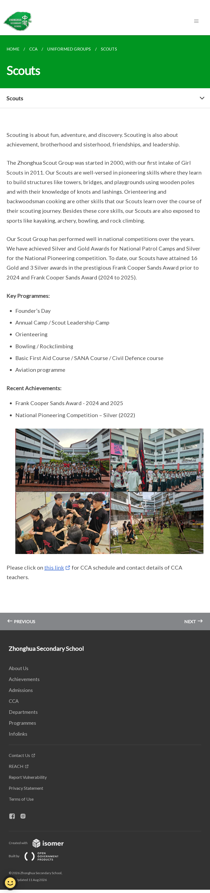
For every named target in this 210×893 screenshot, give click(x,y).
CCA (14, 701)
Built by (14, 856)
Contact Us (19, 755)
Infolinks (18, 734)
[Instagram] (25, 816)
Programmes (22, 723)
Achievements (24, 679)
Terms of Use (21, 798)
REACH (16, 766)
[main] (105, 332)
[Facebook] (14, 816)
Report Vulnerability (28, 777)
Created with (18, 843)
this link (54, 567)
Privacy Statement (26, 788)
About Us (18, 668)
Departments (23, 712)
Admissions (21, 690)
